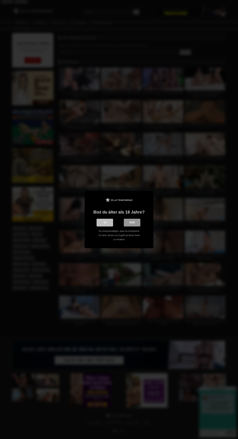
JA (104, 222)
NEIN (132, 222)
